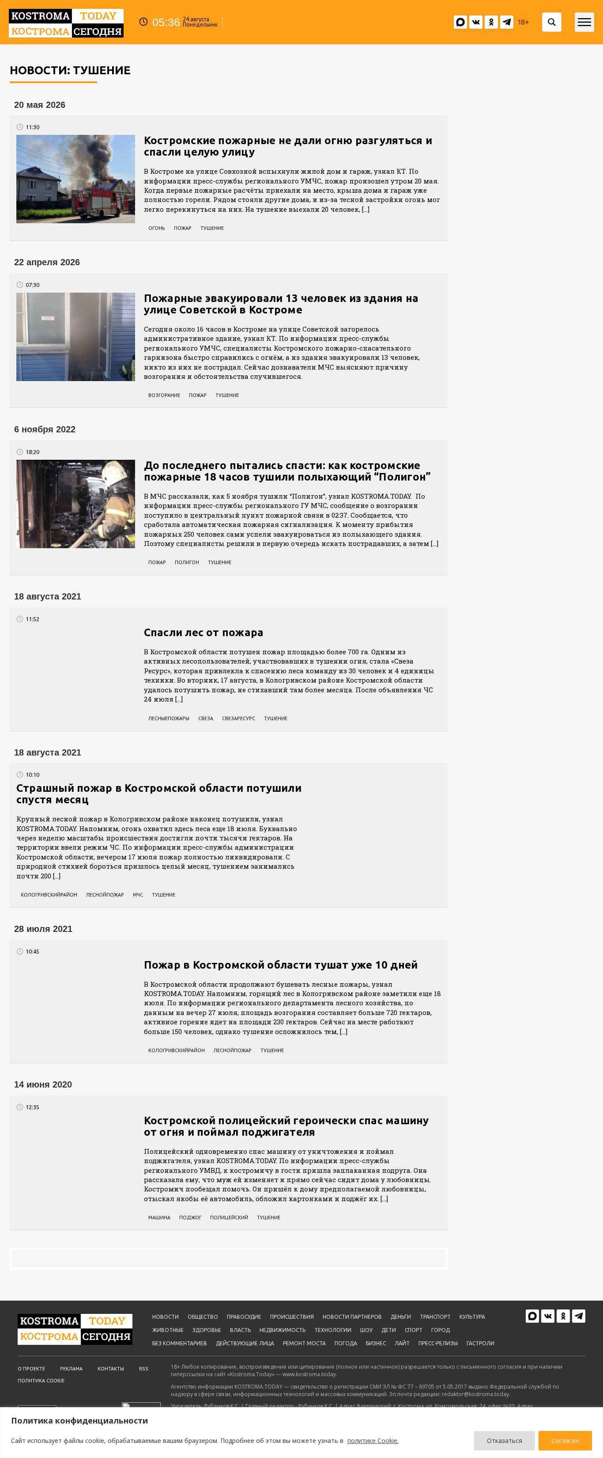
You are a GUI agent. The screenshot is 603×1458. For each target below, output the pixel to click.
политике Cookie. (373, 1440)
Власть (240, 1330)
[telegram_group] (506, 22)
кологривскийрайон (49, 894)
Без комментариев (179, 1343)
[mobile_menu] (584, 22)
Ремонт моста (304, 1343)
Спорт (413, 1330)
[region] (301, 1432)
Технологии (332, 1330)
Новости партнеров (352, 1317)
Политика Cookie (41, 1380)
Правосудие (244, 1317)
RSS (143, 1368)
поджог (190, 1217)
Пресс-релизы (438, 1343)
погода (346, 1343)
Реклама (71, 1368)
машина (159, 1217)
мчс (138, 894)
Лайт (402, 1343)
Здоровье (206, 1330)
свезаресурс (238, 718)
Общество (203, 1317)
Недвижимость (282, 1330)
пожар (183, 228)
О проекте (31, 1368)
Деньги (401, 1317)
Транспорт (435, 1317)
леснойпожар (105, 894)
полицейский (229, 1217)
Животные (168, 1330)
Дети (388, 1330)
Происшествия (292, 1317)
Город (440, 1330)
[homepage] (66, 22)
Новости (165, 1317)
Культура (472, 1317)
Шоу (366, 1330)
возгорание (164, 395)
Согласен (565, 1440)
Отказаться (504, 1440)
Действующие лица (245, 1343)
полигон (187, 562)
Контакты (111, 1368)
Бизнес (376, 1343)
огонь (156, 228)
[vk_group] (460, 22)
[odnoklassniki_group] (491, 22)
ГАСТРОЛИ (480, 1343)
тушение (212, 228)
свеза (205, 718)
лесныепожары (168, 718)
